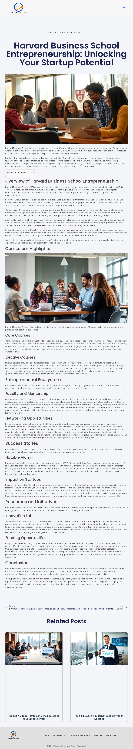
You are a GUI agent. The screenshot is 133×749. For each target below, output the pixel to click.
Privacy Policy (59, 735)
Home (46, 735)
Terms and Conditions (79, 735)
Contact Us (111, 735)
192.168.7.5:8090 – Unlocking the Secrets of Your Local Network (34, 717)
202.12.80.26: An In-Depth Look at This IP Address (99, 717)
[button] (124, 8)
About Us (98, 735)
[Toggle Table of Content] (31, 173)
